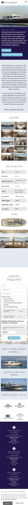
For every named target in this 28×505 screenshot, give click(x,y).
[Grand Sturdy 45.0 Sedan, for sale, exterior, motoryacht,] (20, 126)
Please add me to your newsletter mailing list (9, 316)
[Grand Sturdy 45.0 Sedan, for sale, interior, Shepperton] (7, 157)
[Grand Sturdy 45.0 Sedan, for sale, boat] (20, 157)
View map (14, 443)
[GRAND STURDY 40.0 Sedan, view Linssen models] (14, 368)
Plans (18, 109)
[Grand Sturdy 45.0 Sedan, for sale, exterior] (20, 134)
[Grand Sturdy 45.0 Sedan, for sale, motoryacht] (7, 141)
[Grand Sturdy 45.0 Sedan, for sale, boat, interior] (7, 133)
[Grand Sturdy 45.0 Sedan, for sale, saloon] (7, 149)
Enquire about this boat (11, 54)
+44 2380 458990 (14, 476)
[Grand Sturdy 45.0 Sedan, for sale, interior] (20, 141)
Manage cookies (19, 503)
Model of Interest (6, 297)
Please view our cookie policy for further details (14, 498)
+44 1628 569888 (14, 455)
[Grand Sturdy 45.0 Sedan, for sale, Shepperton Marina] (20, 149)
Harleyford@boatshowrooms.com (14, 457)
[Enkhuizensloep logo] (20, 421)
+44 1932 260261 (14, 434)
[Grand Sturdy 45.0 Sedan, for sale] (7, 125)
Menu (26, 2)
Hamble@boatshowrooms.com (14, 478)
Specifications (13, 109)
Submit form (13, 338)
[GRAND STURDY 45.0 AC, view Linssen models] (14, 391)
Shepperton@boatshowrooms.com (14, 436)
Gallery (6, 109)
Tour (22, 109)
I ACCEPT (7, 503)
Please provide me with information (9, 311)
